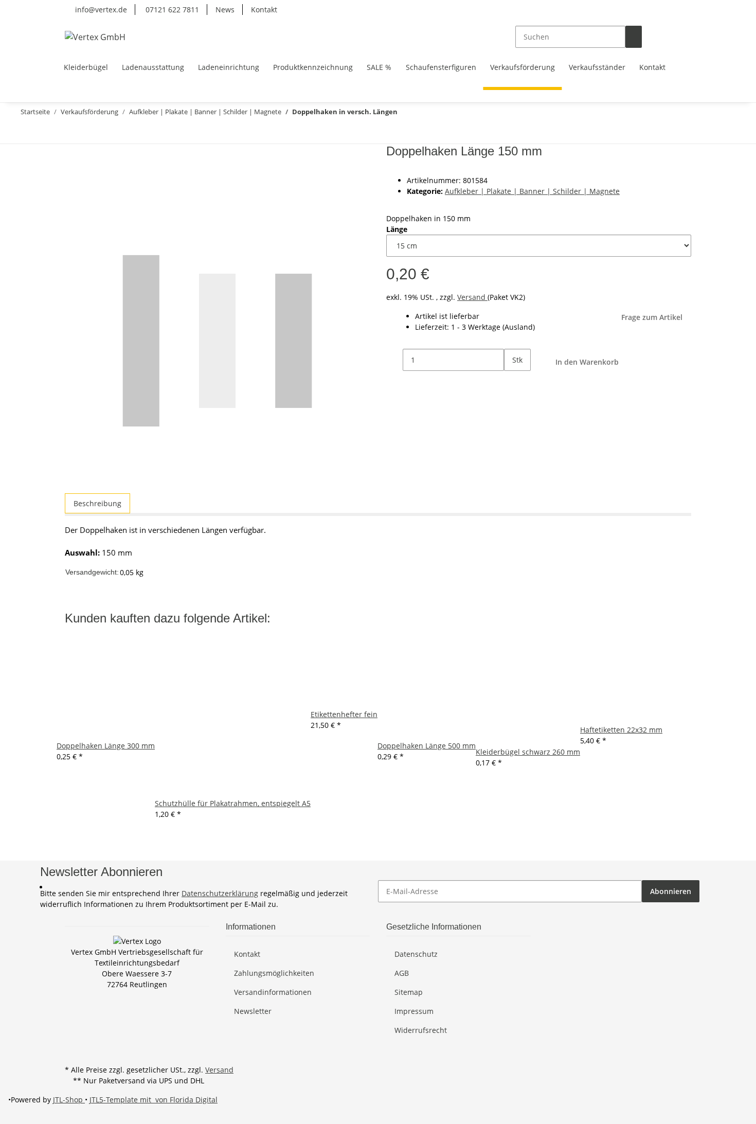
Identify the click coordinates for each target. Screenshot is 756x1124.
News (225, 9)
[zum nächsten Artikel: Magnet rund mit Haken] (24, 132)
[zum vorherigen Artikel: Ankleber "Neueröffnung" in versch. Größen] (43, 132)
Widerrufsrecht (420, 1030)
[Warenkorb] (683, 37)
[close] (73, 155)
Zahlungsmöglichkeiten (274, 973)
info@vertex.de (100, 9)
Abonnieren (670, 891)
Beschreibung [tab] (97, 503)
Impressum (414, 1011)
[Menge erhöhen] (512, 382)
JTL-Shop (69, 1099)
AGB (401, 973)
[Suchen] (633, 37)
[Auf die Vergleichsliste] (73, 177)
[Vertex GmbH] (95, 37)
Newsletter (253, 1011)
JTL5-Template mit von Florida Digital (153, 1099)
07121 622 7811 (171, 9)
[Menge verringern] (394, 360)
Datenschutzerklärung (220, 893)
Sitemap (408, 992)
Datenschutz (416, 954)
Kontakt (264, 9)
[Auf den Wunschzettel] (91, 177)
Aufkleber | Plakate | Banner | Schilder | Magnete (532, 191)
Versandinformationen (273, 992)
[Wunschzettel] (666, 37)
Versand (472, 297)
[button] (650, 37)
